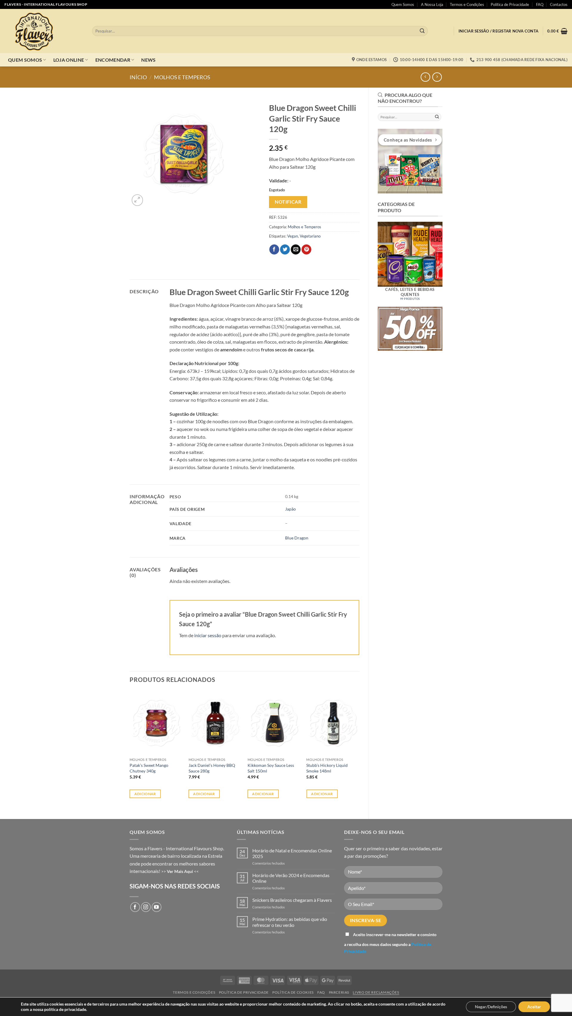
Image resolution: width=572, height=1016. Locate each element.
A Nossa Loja (432, 4)
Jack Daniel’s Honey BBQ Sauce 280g (212, 768)
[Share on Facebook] (274, 249)
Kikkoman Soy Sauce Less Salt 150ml (271, 768)
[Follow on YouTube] (156, 907)
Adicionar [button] (145, 794)
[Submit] (422, 31)
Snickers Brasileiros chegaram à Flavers (292, 900)
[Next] (448, 261)
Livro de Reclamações (376, 992)
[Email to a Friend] (296, 249)
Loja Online (68, 60)
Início (138, 77)
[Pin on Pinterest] (306, 249)
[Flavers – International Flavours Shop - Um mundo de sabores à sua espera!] (43, 31)
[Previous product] (437, 77)
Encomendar (112, 60)
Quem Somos (402, 4)
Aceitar (534, 1006)
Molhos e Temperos (182, 77)
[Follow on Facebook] (135, 907)
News (148, 60)
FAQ (539, 4)
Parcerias (339, 992)
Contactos (559, 4)
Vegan (292, 236)
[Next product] (425, 77)
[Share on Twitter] (285, 249)
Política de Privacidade (510, 4)
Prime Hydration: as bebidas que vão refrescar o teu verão (289, 921)
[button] (498, 31)
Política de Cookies (293, 992)
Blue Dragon (296, 537)
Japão (290, 508)
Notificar (288, 201)
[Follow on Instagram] (146, 907)
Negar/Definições (491, 1006)
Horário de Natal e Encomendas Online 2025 (292, 853)
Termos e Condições (467, 4)
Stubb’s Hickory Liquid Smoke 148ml (327, 768)
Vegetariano (310, 236)
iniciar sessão (207, 635)
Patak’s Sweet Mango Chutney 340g (149, 768)
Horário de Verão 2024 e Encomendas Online (290, 878)
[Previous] (371, 261)
